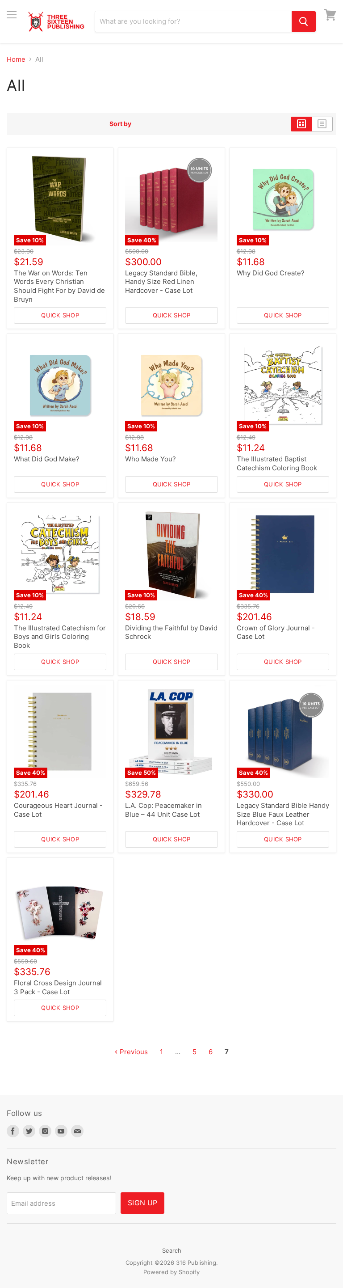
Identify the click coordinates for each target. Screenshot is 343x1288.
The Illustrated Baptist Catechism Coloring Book (277, 463)
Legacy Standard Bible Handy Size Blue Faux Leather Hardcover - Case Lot (283, 814)
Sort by (120, 123)
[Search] (304, 21)
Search (171, 1250)
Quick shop (60, 315)
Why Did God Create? (271, 273)
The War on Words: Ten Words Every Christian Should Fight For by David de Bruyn (59, 286)
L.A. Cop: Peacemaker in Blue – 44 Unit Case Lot (163, 810)
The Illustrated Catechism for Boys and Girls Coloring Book (60, 637)
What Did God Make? (46, 459)
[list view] (322, 124)
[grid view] (301, 124)
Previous (133, 1051)
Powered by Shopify (171, 1271)
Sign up (142, 1203)
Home (16, 59)
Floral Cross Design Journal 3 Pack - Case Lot (58, 987)
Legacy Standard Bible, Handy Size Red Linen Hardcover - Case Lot (161, 282)
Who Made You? (150, 459)
